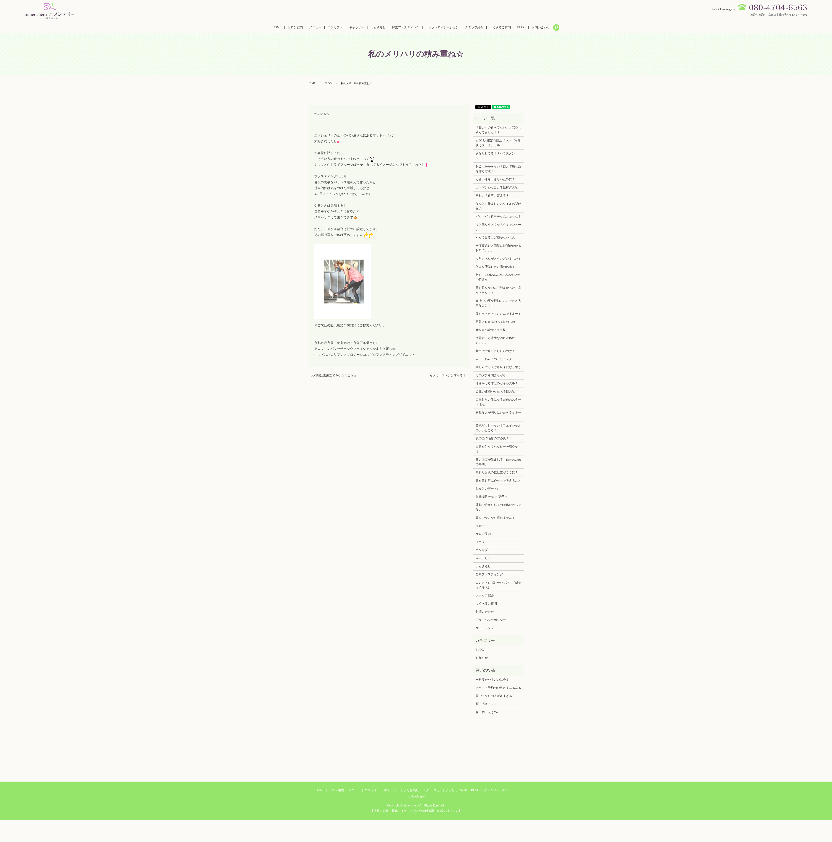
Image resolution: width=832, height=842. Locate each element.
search (556, 27)
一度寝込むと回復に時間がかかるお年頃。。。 (498, 248)
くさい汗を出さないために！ (495, 179)
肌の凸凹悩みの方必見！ (492, 438)
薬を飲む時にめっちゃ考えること (498, 480)
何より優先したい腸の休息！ (495, 266)
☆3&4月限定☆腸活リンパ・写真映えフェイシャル (498, 143)
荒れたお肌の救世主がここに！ (497, 472)
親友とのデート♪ (487, 488)
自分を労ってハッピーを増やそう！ (497, 449)
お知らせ (482, 657)
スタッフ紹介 (474, 27)
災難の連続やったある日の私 (495, 391)
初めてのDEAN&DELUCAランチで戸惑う (498, 277)
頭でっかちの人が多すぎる (494, 696)
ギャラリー (356, 27)
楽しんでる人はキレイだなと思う (498, 367)
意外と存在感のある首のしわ (495, 321)
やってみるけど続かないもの (495, 237)
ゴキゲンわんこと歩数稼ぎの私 (497, 187)
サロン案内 (295, 27)
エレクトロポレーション (442, 27)
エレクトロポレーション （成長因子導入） (498, 585)
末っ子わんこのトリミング (494, 359)
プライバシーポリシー (491, 619)
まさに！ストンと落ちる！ (447, 375)
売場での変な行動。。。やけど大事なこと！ (498, 303)
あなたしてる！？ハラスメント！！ (495, 156)
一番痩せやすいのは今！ (492, 679)
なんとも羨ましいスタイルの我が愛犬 (498, 206)
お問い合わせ (541, 27)
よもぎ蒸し (378, 27)
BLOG (521, 27)
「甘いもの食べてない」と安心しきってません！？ (498, 130)
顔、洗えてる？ (486, 704)
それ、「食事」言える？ (492, 195)
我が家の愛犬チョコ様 (491, 330)
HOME (277, 27)
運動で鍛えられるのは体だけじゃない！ (498, 507)
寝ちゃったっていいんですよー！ (498, 313)
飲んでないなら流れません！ (495, 517)
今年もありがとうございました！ (498, 258)
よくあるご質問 (500, 27)
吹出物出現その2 (487, 712)
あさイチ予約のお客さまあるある (498, 687)
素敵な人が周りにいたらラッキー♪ (498, 415)
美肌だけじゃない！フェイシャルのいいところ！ (498, 428)
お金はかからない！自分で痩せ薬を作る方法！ (498, 169)
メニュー (315, 27)
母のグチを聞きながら (491, 375)
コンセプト (335, 27)
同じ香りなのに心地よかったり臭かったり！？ (498, 290)
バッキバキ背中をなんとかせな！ (498, 216)
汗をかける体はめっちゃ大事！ (497, 383)
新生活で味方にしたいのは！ (495, 351)
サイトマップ (485, 627)
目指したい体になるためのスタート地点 (498, 402)
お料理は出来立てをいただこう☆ (333, 375)
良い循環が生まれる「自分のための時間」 (498, 462)
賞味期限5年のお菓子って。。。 (498, 496)
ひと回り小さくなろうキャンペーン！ (498, 227)
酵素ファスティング (405, 27)
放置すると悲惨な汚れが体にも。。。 (495, 340)
